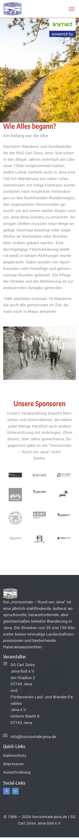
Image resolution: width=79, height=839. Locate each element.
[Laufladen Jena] (39, 491)
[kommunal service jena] (39, 539)
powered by (62, 34)
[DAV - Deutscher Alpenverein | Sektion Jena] (39, 514)
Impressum (13, 763)
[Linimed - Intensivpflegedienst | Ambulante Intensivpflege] (39, 474)
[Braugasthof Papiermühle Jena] (15, 517)
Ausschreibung (17, 772)
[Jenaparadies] (15, 494)
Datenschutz (14, 755)
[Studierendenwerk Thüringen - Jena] (15, 537)
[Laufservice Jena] (64, 514)
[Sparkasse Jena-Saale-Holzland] (15, 474)
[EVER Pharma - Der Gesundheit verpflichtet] (64, 474)
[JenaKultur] (64, 537)
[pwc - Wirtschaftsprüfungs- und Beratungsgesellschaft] (64, 493)
